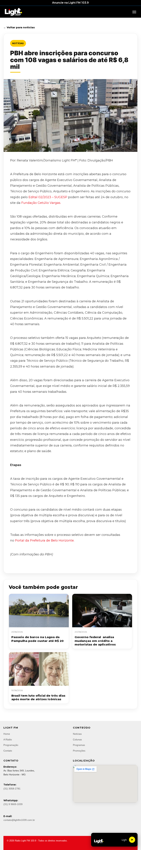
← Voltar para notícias (19, 27)
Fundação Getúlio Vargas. (41, 203)
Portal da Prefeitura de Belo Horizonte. (44, 540)
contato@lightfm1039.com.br (19, 820)
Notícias (18, 43)
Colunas (77, 739)
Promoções (79, 750)
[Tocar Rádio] (132, 840)
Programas (79, 745)
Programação (10, 745)
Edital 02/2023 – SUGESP (48, 197)
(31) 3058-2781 (11, 788)
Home (6, 733)
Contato (7, 750)
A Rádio (7, 739)
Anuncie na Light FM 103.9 (70, 2)
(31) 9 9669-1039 (13, 804)
